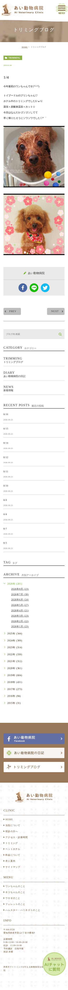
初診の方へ (11, 831)
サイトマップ (12, 867)
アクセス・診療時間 (16, 837)
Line (34, 287)
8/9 (5, 500)
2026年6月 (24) (20, 599)
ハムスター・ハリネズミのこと (22, 910)
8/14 (5, 443)
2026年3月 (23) (20, 616)
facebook (22, 287)
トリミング (11, 843)
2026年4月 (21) (20, 610)
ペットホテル (12, 849)
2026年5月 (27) (20, 605)
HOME (25, 47)
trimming (14, 58)
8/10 (5, 485)
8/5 (5, 543)
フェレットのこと (15, 904)
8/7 (5, 528)
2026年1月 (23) (20, 626)
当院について (12, 825)
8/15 (5, 428)
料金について (12, 855)
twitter (45, 287)
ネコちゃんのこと (15, 892)
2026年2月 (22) (20, 621)
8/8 (5, 514)
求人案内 (10, 861)
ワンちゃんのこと (15, 886)
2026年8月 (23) (20, 589)
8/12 (5, 457)
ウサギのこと (12, 898)
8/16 (5, 414)
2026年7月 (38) (20, 594)
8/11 (5, 471)
